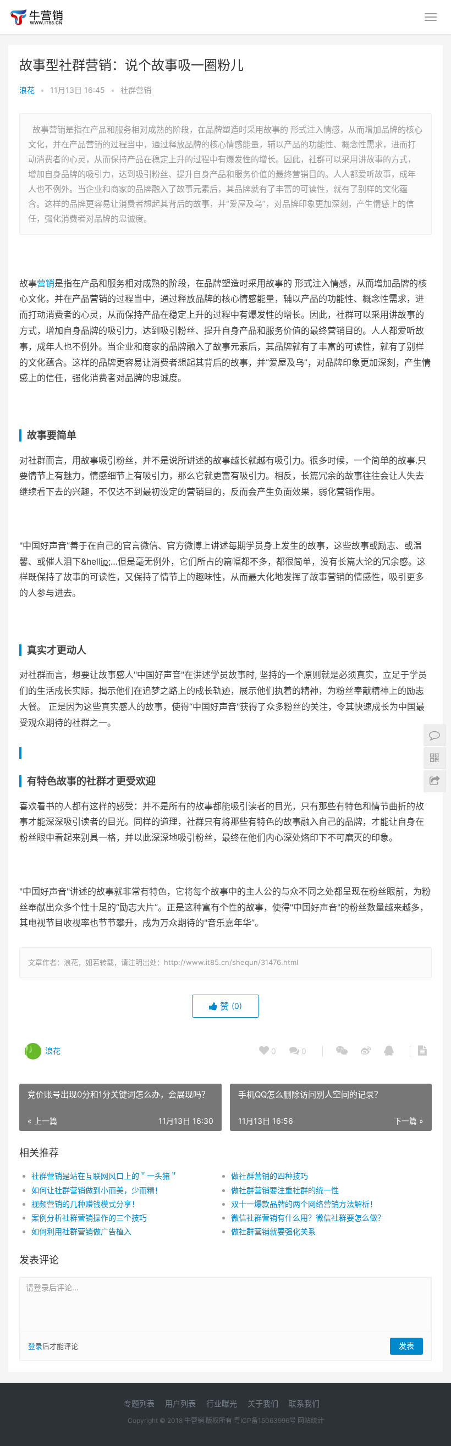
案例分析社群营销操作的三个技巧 (89, 1217)
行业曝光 (221, 1403)
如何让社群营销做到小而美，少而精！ (96, 1190)
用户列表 (180, 1403)
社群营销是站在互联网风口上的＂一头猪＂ (104, 1175)
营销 (45, 283)
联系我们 (304, 1403)
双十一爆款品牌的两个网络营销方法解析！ (304, 1203)
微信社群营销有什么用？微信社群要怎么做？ (308, 1217)
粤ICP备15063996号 (265, 1420)
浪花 (27, 90)
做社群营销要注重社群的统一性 (285, 1190)
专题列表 (139, 1403)
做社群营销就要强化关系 (273, 1231)
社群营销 (135, 90)
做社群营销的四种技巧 (269, 1175)
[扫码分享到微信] (342, 1051)
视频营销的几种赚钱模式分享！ (85, 1203)
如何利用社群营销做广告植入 (81, 1231)
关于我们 (263, 1403)
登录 (35, 1346)
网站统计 (311, 1420)
